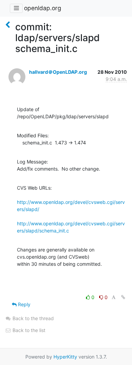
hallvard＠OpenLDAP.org (58, 72)
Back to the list (28, 330)
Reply (23, 304)
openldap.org (42, 8)
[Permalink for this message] (123, 297)
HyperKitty (65, 357)
